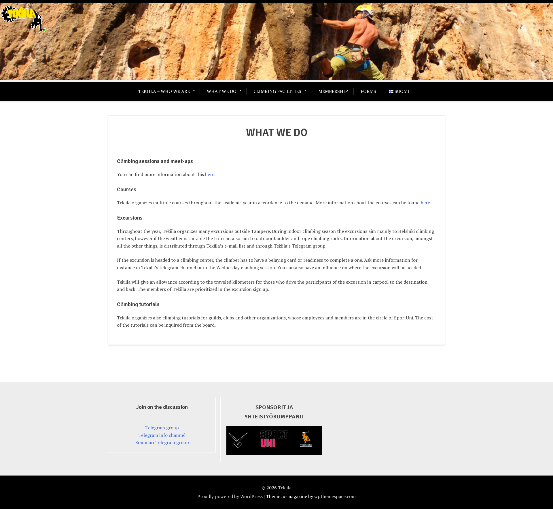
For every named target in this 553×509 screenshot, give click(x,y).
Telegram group (162, 427)
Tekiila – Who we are (164, 91)
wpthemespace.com (335, 496)
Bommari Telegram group (162, 442)
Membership (333, 91)
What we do (221, 91)
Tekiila (284, 487)
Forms (368, 91)
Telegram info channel (161, 435)
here (209, 174)
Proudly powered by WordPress (230, 496)
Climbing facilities (277, 91)
